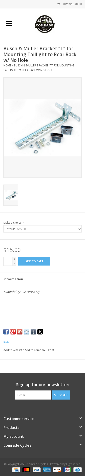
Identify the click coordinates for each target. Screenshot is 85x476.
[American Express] (46, 470)
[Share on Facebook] (6, 331)
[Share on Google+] (13, 331)
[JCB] (67, 470)
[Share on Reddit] (26, 331)
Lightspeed (73, 464)
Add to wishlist (13, 350)
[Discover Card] (56, 470)
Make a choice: (13, 223)
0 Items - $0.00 (72, 4)
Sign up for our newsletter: (42, 384)
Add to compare (35, 350)
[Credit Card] (16, 470)
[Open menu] (9, 23)
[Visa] (36, 470)
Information (13, 279)
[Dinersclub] (77, 470)
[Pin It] (19, 331)
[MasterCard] (26, 470)
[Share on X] (40, 331)
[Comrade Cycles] (51, 24)
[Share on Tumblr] (33, 331)
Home (7, 65)
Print (51, 350)
